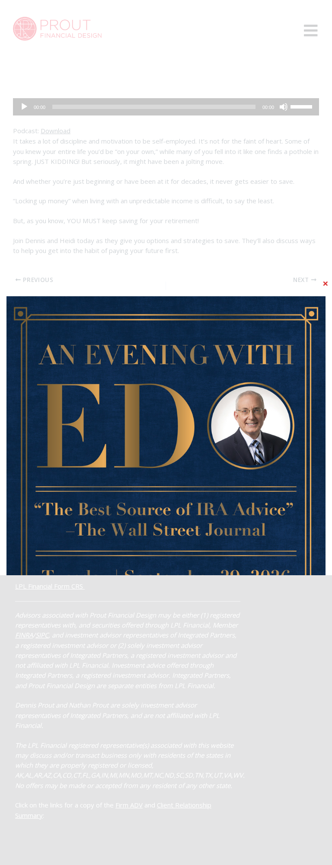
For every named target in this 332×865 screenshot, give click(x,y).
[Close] (325, 283)
